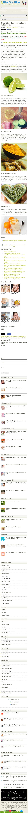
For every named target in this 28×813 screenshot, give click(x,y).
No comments (14, 27)
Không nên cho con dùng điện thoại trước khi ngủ (15, 396)
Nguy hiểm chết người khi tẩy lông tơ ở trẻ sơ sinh (16, 381)
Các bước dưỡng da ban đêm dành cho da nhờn (14, 271)
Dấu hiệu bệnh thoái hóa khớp (13, 446)
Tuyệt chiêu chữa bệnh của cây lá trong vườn (16, 509)
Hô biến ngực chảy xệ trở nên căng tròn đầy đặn (15, 734)
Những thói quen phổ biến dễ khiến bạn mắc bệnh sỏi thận (16, 483)
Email (2, 363)
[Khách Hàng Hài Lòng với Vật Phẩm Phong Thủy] (14, 699)
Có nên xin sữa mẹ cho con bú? (14, 387)
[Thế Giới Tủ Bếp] (14, 702)
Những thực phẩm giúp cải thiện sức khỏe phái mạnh (15, 439)
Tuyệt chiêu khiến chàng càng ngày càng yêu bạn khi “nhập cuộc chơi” (14, 725)
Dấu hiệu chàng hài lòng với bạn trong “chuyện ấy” (14, 719)
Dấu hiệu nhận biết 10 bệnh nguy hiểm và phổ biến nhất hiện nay (16, 538)
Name (2, 358)
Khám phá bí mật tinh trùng (11, 713)
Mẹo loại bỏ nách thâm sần (9, 251)
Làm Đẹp (8, 27)
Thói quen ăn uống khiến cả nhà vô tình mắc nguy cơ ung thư (16, 432)
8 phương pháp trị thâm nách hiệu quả (12, 253)
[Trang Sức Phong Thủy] (14, 242)
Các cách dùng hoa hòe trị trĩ (13, 501)
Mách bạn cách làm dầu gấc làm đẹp (12, 278)
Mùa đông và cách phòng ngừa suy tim (16, 457)
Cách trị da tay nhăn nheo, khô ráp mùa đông (13, 272)
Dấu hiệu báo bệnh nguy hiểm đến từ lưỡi (16, 552)
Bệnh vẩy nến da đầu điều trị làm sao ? (16, 490)
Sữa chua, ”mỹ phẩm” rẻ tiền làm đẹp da (12, 269)
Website (2, 367)
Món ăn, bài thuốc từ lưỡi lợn (13, 526)
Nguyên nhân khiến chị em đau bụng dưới (15, 414)
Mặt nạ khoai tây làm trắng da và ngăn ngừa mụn (14, 277)
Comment (3, 345)
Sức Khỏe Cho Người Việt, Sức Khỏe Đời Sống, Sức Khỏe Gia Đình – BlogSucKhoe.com (13, 798)
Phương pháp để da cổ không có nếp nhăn (13, 268)
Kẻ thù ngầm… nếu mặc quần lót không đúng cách (16, 406)
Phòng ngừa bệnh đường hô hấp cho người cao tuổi (15, 762)
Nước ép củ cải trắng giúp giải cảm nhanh (15, 520)
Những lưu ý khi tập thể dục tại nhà (13, 740)
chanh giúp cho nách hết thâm (18, 336)
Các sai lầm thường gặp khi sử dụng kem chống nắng (14, 767)
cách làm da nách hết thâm (6, 336)
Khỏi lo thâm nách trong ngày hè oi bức (12, 263)
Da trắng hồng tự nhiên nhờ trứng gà (12, 274)
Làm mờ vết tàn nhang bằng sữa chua (14, 746)
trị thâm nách (14, 66)
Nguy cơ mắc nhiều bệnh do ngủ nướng (16, 464)
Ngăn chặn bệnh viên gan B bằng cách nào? (16, 473)
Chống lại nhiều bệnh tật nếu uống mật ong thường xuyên (16, 421)
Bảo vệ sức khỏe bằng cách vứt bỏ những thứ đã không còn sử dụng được (16, 545)
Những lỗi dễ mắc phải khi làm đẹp (11, 275)
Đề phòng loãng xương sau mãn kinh (13, 755)
